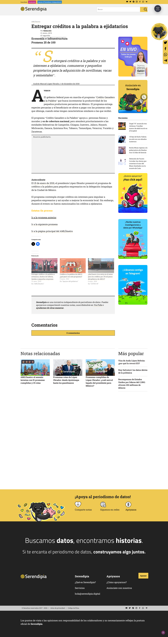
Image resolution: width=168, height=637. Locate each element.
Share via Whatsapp (165, 54)
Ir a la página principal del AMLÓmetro (52, 231)
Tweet (165, 43)
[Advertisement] (73, 155)
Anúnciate (32, 2)
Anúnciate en (133, 87)
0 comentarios (73, 333)
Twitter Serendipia (130, 2)
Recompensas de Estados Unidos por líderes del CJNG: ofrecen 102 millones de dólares (131, 383)
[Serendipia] (34, 10)
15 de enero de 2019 (44, 183)
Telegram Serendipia (146, 2)
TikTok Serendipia (133, 2)
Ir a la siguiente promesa (44, 224)
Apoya (49, 2)
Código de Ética (73, 608)
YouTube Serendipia (127, 2)
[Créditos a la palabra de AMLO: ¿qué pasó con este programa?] (73, 265)
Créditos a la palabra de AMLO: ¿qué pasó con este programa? (71, 275)
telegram (165, 60)
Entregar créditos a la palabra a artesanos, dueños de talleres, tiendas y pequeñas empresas (43, 276)
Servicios (80, 587)
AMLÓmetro (35, 22)
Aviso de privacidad (57, 608)
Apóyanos (130, 509)
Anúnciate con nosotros (119, 587)
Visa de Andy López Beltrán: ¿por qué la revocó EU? (131, 362)
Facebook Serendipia (140, 2)
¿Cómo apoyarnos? (117, 582)
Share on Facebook (165, 49)
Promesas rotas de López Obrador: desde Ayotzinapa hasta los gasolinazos (66, 380)
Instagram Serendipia (137, 2)
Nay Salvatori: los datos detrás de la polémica (132, 371)
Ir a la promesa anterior (43, 217)
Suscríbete (24, 2)
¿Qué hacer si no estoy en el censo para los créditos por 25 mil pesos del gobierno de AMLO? (100, 276)
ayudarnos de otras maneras (49, 307)
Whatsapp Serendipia (143, 2)
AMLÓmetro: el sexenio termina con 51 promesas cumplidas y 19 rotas (33, 380)
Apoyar (143, 575)
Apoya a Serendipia (159, 31)
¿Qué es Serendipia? (85, 582)
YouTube (98, 305)
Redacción (47, 31)
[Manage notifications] (163, 632)
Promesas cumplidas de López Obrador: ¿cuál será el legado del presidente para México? (99, 381)
